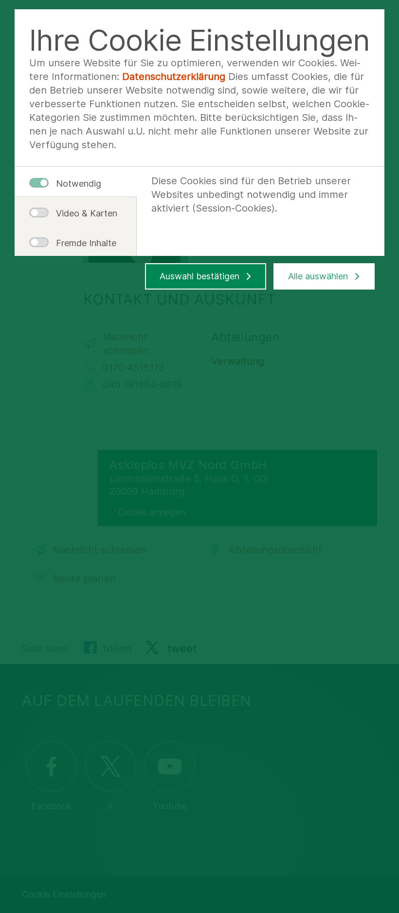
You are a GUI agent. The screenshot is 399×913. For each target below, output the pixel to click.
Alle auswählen (318, 276)
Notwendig (78, 183)
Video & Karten (82, 213)
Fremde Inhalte (82, 243)
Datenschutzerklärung (173, 76)
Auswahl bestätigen (199, 276)
